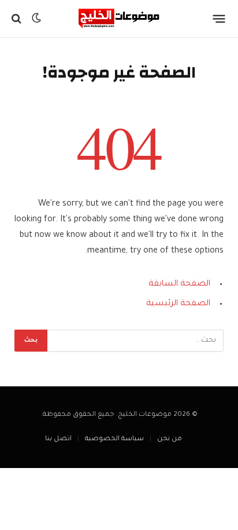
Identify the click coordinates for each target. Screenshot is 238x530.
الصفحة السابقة (179, 284)
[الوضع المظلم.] (36, 18)
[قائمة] (219, 18)
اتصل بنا (58, 439)
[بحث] (18, 19)
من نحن (169, 439)
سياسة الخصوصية (114, 439)
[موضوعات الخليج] (119, 18)
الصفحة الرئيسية (178, 304)
